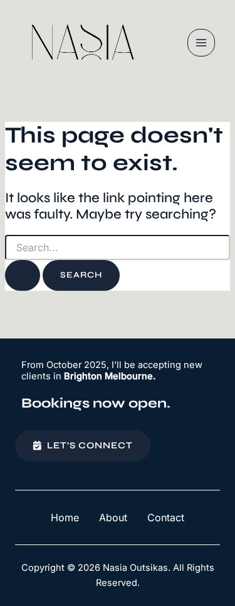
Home (65, 517)
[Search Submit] (22, 275)
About (113, 517)
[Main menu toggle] (201, 43)
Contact (165, 517)
